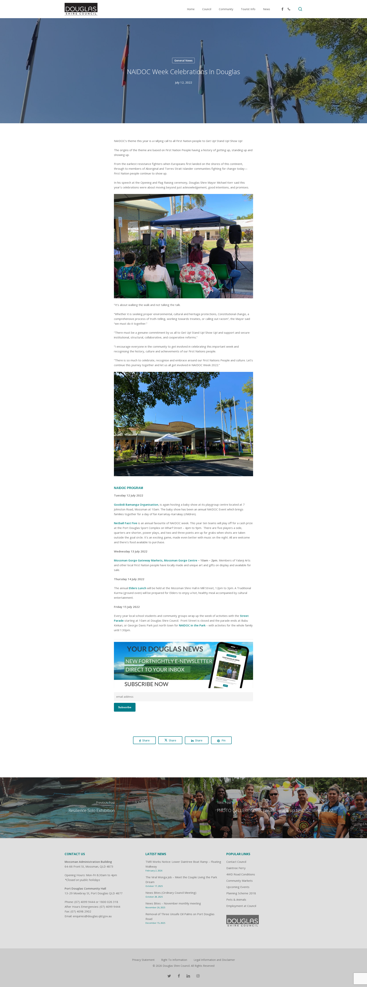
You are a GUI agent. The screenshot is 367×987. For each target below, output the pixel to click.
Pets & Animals (236, 899)
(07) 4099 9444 (84, 902)
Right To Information (174, 960)
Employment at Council (241, 906)
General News (183, 60)
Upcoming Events (237, 887)
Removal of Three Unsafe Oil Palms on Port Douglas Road (179, 916)
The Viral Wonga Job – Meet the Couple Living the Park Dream (181, 879)
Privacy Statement (143, 960)
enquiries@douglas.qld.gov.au (92, 916)
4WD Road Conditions (240, 874)
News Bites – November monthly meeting (173, 903)
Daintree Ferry (236, 868)
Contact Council (236, 862)
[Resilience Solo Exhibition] (92, 807)
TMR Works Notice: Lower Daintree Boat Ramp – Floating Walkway (183, 864)
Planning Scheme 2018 (241, 893)
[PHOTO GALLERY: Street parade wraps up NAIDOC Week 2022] (275, 807)
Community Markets (239, 880)
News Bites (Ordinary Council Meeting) (170, 893)
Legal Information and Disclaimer (214, 960)
